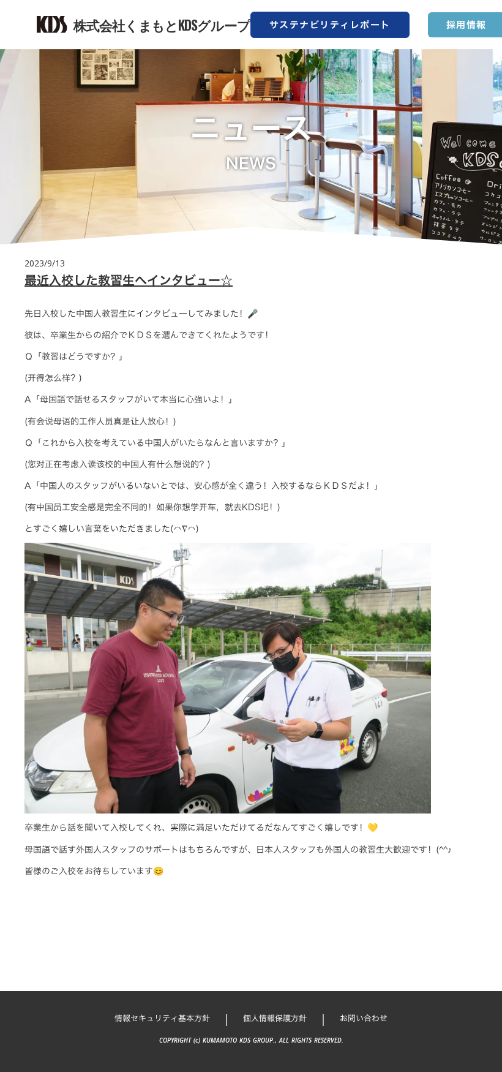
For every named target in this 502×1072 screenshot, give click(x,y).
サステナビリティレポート (330, 25)
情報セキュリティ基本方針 (162, 1018)
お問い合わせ (364, 1018)
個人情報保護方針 (275, 1018)
